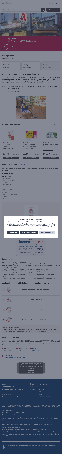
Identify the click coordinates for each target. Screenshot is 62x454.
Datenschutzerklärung (37, 228)
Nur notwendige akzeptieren (29, 232)
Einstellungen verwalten (47, 232)
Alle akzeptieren (13, 232)
